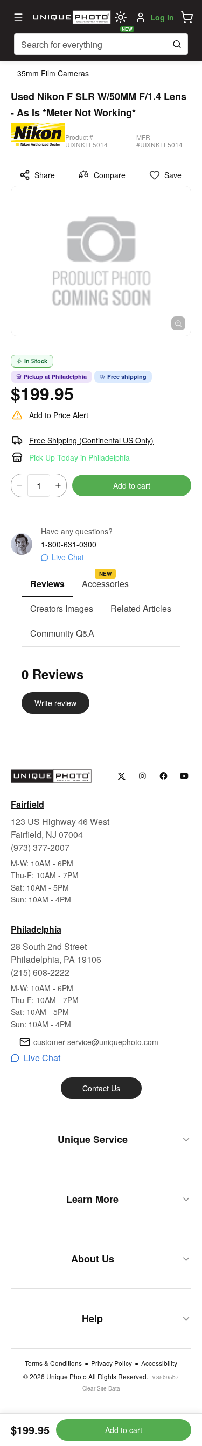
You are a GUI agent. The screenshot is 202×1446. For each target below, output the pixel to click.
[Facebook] (163, 776)
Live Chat (68, 557)
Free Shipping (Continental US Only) (91, 440)
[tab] (47, 584)
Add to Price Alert (58, 415)
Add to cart (131, 485)
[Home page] (70, 17)
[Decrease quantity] (19, 485)
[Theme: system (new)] (121, 17)
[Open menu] (18, 17)
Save (173, 175)
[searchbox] (101, 44)
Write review (55, 702)
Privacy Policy (111, 1363)
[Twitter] (121, 776)
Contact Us (101, 1088)
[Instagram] (142, 776)
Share (44, 175)
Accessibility (159, 1363)
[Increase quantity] (58, 485)
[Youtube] (184, 776)
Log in (162, 17)
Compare (110, 175)
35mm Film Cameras (53, 73)
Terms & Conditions (53, 1363)
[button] (186, 17)
